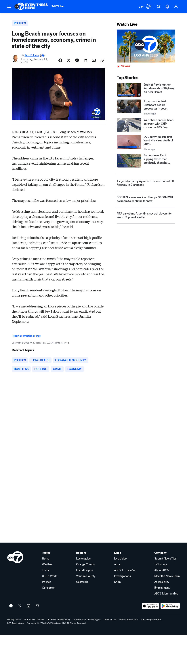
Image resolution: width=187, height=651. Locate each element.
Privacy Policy (14, 620)
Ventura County (85, 576)
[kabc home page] (15, 557)
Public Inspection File (151, 620)
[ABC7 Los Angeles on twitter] (19, 606)
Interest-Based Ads (128, 620)
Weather (47, 564)
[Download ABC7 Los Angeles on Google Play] (170, 606)
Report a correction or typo (26, 336)
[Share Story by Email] (94, 60)
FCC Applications (15, 623)
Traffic (46, 570)
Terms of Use (110, 620)
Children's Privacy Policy (58, 620)
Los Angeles (83, 558)
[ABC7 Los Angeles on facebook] (11, 606)
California (82, 581)
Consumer (48, 587)
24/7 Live (57, 6)
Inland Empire (84, 570)
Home (45, 558)
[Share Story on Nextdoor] (85, 60)
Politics (46, 581)
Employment (162, 587)
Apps (117, 564)
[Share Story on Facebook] (60, 60)
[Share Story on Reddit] (77, 60)
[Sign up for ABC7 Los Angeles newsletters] (37, 606)
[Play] (146, 46)
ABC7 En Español (125, 570)
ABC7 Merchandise (166, 593)
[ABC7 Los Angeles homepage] (31, 7)
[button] (9, 6)
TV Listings (160, 564)
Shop (117, 581)
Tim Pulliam (31, 55)
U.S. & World (49, 576)
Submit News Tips (165, 558)
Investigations (122, 576)
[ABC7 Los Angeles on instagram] (28, 606)
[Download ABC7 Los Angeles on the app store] (150, 606)
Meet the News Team (167, 576)
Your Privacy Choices (34, 620)
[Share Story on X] (69, 60)
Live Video (120, 558)
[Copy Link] (102, 60)
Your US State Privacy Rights (87, 620)
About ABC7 (162, 570)
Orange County (85, 564)
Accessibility (161, 581)
